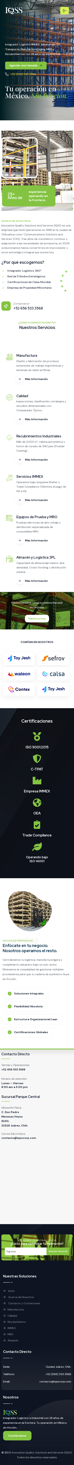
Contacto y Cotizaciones (24, 1303)
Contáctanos (17, 1435)
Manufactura (16, 1309)
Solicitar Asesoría (58, 1251)
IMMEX (12, 1328)
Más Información (36, 379)
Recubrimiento (17, 1322)
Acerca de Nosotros (21, 1297)
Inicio (11, 1291)
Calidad (12, 1315)
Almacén (13, 1340)
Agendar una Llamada (23, 65)
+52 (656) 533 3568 (23, 74)
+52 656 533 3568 (13, 1069)
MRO (10, 1334)
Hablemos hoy (37, 618)
